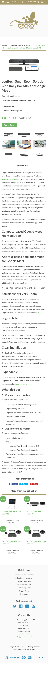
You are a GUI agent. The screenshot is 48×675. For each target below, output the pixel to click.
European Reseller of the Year (24, 575)
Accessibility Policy (24, 588)
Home (4, 45)
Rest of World (31, 2)
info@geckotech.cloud (24, 637)
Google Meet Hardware (20, 45)
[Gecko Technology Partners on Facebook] (21, 607)
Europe (21, 2)
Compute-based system (16, 395)
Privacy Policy (24, 591)
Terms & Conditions (24, 584)
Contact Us (24, 594)
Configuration (8, 106)
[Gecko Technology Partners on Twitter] (14, 607)
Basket (43, 2)
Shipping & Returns (24, 581)
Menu (7, 2)
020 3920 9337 (24, 634)
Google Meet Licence (11, 96)
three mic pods (21, 384)
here (37, 312)
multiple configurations (11, 179)
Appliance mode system (16, 428)
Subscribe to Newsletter (24, 578)
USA (16, 2)
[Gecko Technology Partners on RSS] (33, 607)
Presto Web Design (28, 649)
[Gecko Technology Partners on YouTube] (27, 607)
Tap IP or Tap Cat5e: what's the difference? (23, 288)
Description (23, 165)
